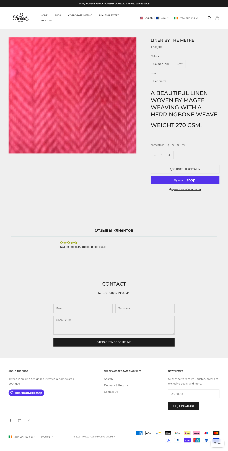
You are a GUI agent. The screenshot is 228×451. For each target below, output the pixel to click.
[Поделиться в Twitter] (173, 145)
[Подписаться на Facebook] (10, 420)
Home (44, 15)
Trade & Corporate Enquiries (122, 371)
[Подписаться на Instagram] (19, 420)
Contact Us (111, 392)
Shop (58, 15)
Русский (46, 437)
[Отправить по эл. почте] (183, 145)
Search (108, 379)
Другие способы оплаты (185, 189)
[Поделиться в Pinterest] (178, 145)
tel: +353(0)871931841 (114, 293)
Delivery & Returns (116, 385)
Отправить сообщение (114, 342)
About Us (46, 20)
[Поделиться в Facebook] (168, 145)
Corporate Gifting (80, 15)
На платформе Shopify (102, 436)
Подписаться (183, 406)
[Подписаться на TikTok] (29, 420)
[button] (154, 18)
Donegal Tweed (109, 15)
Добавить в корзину (185, 169)
